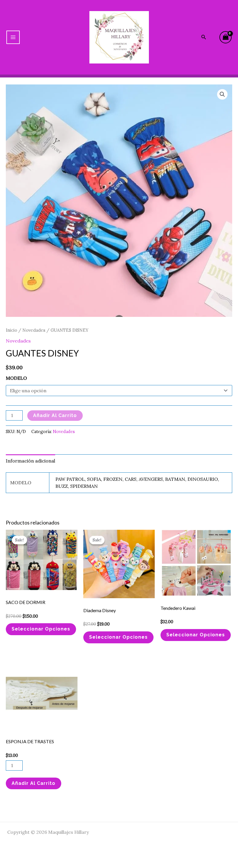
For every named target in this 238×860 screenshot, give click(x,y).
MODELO (16, 378)
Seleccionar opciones (41, 629)
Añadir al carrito (55, 415)
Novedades (33, 330)
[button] (222, 94)
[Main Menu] (13, 37)
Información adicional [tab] (30, 461)
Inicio (11, 330)
